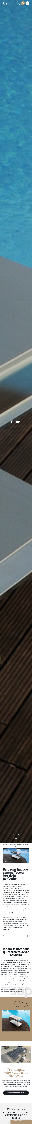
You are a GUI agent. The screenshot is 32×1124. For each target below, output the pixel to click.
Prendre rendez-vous (16, 1093)
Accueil (5, 844)
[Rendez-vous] (23, 3)
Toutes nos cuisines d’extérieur (18, 844)
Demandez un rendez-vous (12, 936)
